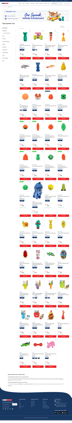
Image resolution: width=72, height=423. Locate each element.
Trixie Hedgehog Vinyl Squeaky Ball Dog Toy (24, 106)
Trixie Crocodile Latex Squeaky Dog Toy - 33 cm (24, 354)
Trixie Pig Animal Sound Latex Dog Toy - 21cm (50, 354)
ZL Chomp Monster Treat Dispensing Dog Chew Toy (62, 106)
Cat (19, 402)
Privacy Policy (33, 402)
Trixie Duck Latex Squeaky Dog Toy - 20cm (62, 46)
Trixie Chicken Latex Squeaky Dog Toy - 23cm (50, 76)
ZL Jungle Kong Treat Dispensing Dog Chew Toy (24, 167)
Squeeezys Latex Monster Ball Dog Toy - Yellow (50, 197)
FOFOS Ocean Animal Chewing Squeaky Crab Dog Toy (37, 324)
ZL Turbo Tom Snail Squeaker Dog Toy (25, 234)
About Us (44, 401)
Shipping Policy (33, 405)
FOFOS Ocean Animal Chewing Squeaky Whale (24, 324)
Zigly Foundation (45, 405)
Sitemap (20, 407)
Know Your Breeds (21, 406)
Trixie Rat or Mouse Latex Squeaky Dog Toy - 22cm (24, 76)
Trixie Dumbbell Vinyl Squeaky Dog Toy (38, 354)
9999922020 (61, 403)
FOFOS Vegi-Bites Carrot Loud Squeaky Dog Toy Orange (50, 294)
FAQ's (32, 406)
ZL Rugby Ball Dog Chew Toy (63, 136)
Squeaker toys (9, 6)
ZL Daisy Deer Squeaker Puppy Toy (36, 106)
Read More (10, 385)
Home (3, 6)
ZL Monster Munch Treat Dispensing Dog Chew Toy (50, 136)
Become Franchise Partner (46, 407)
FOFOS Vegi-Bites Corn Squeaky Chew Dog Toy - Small (24, 294)
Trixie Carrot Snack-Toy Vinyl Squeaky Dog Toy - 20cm (50, 46)
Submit (14, 404)
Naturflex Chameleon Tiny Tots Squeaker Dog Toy (50, 264)
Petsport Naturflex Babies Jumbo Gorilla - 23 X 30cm (37, 203)
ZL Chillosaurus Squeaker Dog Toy (63, 197)
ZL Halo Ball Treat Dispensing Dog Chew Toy (25, 136)
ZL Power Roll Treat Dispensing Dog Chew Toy (37, 136)
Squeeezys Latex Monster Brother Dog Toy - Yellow (62, 76)
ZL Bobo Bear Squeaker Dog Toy (25, 46)
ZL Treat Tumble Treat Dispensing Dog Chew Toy (50, 167)
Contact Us (65, 0)
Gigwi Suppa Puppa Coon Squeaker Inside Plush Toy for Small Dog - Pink (37, 264)
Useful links (45, 399)
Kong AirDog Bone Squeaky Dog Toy (37, 46)
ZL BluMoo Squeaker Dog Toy (37, 75)
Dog (19, 401)
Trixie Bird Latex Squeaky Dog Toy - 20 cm (63, 324)
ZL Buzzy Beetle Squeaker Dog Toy (24, 264)
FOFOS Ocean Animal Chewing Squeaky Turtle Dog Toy (63, 294)
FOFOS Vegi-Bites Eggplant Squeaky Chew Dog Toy (37, 294)
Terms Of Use (33, 401)
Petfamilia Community (46, 406)
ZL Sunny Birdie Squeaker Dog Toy (63, 234)
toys (6, 6)
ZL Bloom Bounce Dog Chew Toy (25, 197)
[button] (20, 3)
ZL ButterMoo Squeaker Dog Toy (50, 234)
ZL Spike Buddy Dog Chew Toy (50, 105)
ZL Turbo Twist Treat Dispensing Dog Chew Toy (62, 167)
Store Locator (56, 0)
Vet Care (20, 403)
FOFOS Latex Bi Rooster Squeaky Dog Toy (49, 324)
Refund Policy (33, 403)
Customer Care (58, 399)
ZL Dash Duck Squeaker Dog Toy (37, 234)
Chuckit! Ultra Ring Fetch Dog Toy (63, 264)
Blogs (52, 0)
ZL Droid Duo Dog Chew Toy (37, 166)
